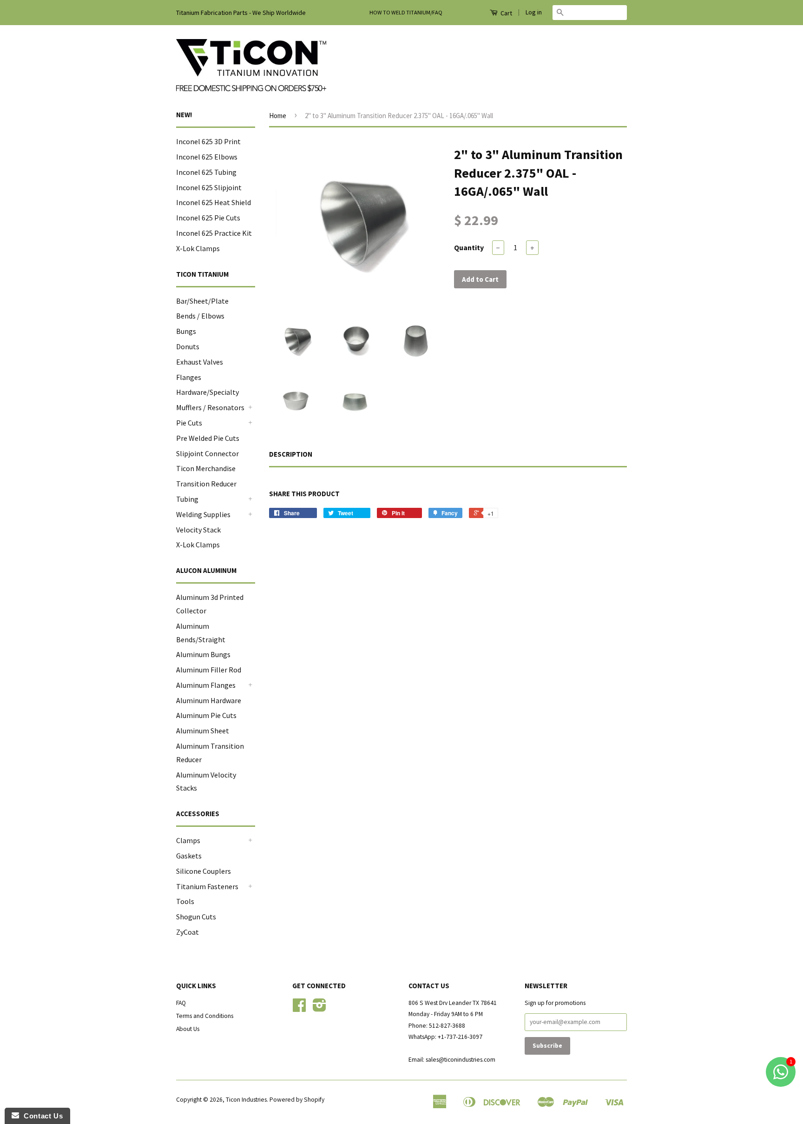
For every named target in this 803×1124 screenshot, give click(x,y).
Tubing (187, 499)
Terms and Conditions (204, 1016)
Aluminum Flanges (206, 685)
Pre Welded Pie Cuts (207, 438)
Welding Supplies (203, 514)
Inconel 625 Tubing (206, 172)
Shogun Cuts (196, 916)
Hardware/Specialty (207, 392)
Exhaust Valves (199, 361)
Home (277, 115)
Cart (505, 13)
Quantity (469, 247)
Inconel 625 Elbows (206, 156)
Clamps (188, 840)
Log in (534, 12)
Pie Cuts (189, 422)
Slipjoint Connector (207, 453)
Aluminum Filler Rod (208, 669)
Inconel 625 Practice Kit (214, 233)
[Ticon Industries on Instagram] (319, 1008)
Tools (185, 901)
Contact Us (41, 1116)
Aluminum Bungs (203, 654)
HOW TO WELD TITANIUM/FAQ (405, 12)
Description (290, 454)
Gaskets (189, 855)
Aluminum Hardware (208, 700)
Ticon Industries (246, 1100)
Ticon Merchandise (206, 468)
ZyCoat (187, 932)
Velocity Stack (198, 529)
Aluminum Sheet (202, 730)
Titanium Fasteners (207, 886)
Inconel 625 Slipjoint (209, 187)
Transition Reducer (206, 483)
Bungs (186, 331)
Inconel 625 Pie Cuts (208, 217)
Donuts (187, 346)
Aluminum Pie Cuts (206, 715)
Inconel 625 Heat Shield (213, 202)
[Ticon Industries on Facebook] (299, 1008)
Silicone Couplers (203, 871)
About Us (187, 1029)
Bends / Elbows (200, 315)
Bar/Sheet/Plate (202, 301)
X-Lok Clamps (198, 248)
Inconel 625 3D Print (208, 141)
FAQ (181, 1003)
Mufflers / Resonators (210, 407)
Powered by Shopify (297, 1100)
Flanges (188, 377)
